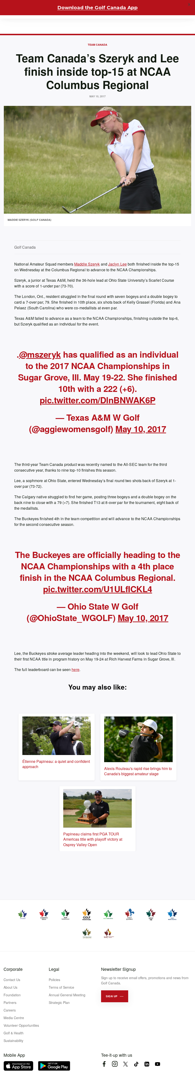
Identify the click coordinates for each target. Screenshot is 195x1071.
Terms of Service (61, 987)
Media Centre (14, 1017)
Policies (54, 979)
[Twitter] (125, 1064)
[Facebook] (104, 1064)
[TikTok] (136, 1064)
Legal (54, 969)
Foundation (12, 994)
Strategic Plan (59, 1002)
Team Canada (97, 44)
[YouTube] (158, 1064)
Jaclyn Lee (117, 264)
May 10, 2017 (140, 428)
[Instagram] (115, 1064)
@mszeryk (40, 354)
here (75, 669)
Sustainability (13, 1040)
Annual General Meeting (67, 994)
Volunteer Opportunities (21, 1025)
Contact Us (12, 979)
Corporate (13, 969)
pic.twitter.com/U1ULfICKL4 (97, 588)
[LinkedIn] (147, 1064)
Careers (10, 1010)
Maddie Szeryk (87, 264)
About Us (10, 987)
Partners (10, 1002)
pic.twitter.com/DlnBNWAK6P (98, 400)
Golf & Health (14, 1033)
